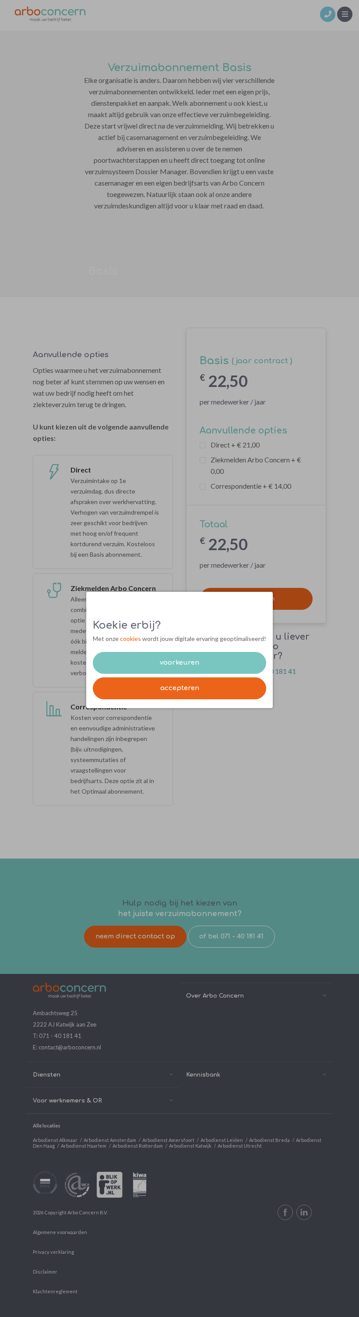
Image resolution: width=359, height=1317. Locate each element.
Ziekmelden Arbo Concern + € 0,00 (256, 465)
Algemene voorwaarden (60, 1232)
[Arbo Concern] (50, 13)
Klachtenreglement (55, 1291)
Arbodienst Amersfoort (168, 1140)
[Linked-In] (304, 1212)
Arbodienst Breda (269, 1140)
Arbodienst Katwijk (190, 1146)
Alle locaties (46, 1125)
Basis (102, 271)
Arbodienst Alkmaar (55, 1140)
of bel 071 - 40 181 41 (231, 936)
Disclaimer (45, 1271)
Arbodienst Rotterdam (138, 1146)
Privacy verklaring (53, 1252)
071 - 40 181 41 (60, 1035)
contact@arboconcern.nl (70, 1047)
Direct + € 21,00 (235, 444)
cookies (130, 638)
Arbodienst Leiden (222, 1140)
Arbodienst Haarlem (83, 1146)
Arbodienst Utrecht (240, 1146)
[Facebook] (285, 1212)
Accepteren (179, 688)
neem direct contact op (135, 936)
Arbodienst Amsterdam (110, 1140)
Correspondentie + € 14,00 (251, 486)
